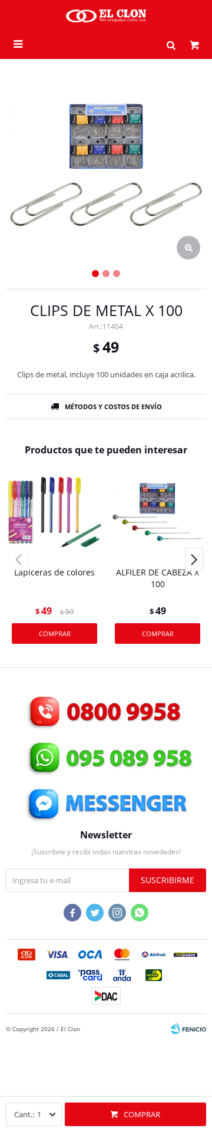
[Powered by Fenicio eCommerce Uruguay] (188, 1029)
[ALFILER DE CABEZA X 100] (157, 512)
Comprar (142, 1114)
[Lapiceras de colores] (54, 512)
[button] (171, 44)
